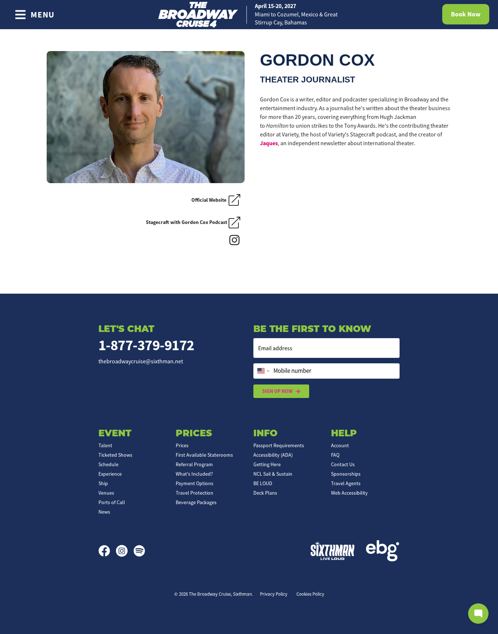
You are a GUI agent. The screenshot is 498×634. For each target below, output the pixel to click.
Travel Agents (346, 483)
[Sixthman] (332, 550)
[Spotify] (139, 551)
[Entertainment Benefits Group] (383, 550)
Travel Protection (194, 493)
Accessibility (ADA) (273, 455)
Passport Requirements (278, 445)
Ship (103, 483)
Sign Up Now (277, 391)
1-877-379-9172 (146, 345)
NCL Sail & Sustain (272, 474)
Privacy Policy (273, 594)
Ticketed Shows (115, 455)
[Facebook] (107, 551)
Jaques (269, 143)
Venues (106, 493)
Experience (110, 474)
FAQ (335, 455)
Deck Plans (265, 493)
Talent (105, 445)
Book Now (466, 14)
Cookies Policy (310, 594)
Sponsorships (346, 474)
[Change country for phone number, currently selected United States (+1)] (263, 371)
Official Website (210, 200)
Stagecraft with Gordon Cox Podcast (186, 222)
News (104, 512)
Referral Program (194, 464)
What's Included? (194, 474)
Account (340, 445)
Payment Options (194, 483)
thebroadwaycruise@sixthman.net (140, 361)
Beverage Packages (196, 502)
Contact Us (343, 464)
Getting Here (267, 464)
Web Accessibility (349, 493)
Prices (182, 445)
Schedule (108, 464)
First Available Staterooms (204, 455)
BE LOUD (262, 483)
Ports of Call (111, 502)
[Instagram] (237, 239)
